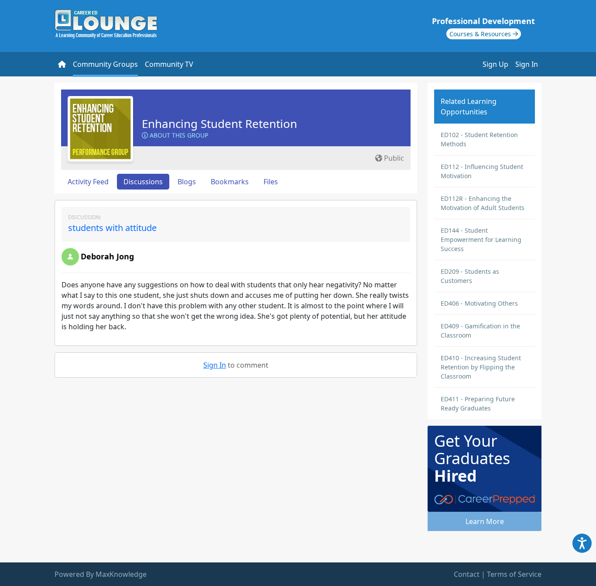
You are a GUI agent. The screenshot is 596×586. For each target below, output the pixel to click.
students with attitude (112, 228)
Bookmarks (230, 181)
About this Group (178, 135)
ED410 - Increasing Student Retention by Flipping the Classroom (481, 367)
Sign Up (495, 64)
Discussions (143, 181)
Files (271, 181)
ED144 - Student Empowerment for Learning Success (481, 239)
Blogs (187, 181)
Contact (467, 574)
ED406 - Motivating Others (479, 303)
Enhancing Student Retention (219, 123)
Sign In (526, 64)
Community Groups (105, 64)
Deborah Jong (107, 256)
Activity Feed (88, 181)
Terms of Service (514, 574)
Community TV (169, 64)
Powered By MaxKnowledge (101, 574)
